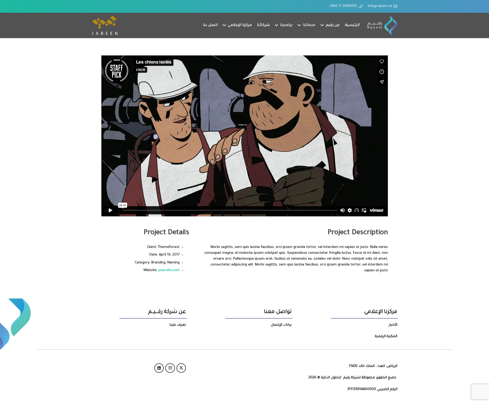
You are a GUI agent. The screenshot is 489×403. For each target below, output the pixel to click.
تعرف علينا (177, 325)
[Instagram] (170, 368)
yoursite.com (169, 270)
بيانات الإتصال (281, 325)
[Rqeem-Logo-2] (382, 25)
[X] (181, 368)
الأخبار (393, 325)
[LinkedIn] (159, 368)
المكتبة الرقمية (386, 336)
